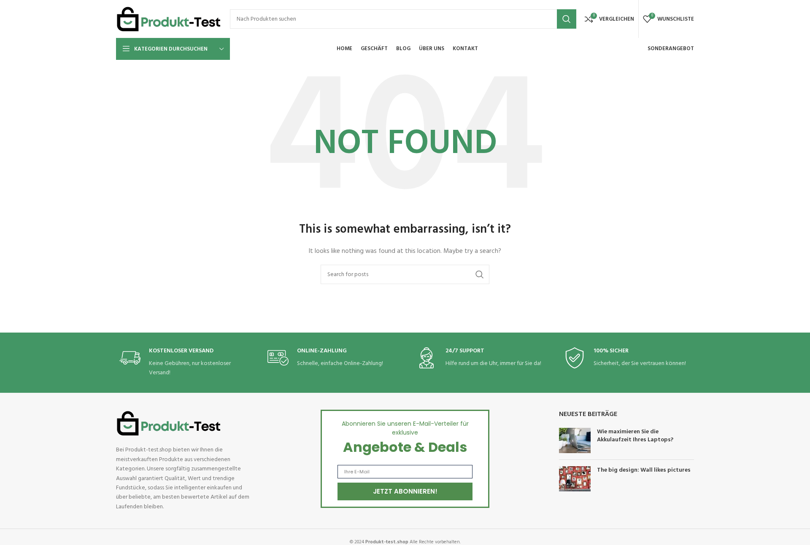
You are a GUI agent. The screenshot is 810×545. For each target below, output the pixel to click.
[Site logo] (168, 19)
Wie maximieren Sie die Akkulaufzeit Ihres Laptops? (635, 436)
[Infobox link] (182, 362)
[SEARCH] (566, 19)
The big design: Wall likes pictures (644, 470)
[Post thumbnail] (575, 440)
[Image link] (168, 424)
